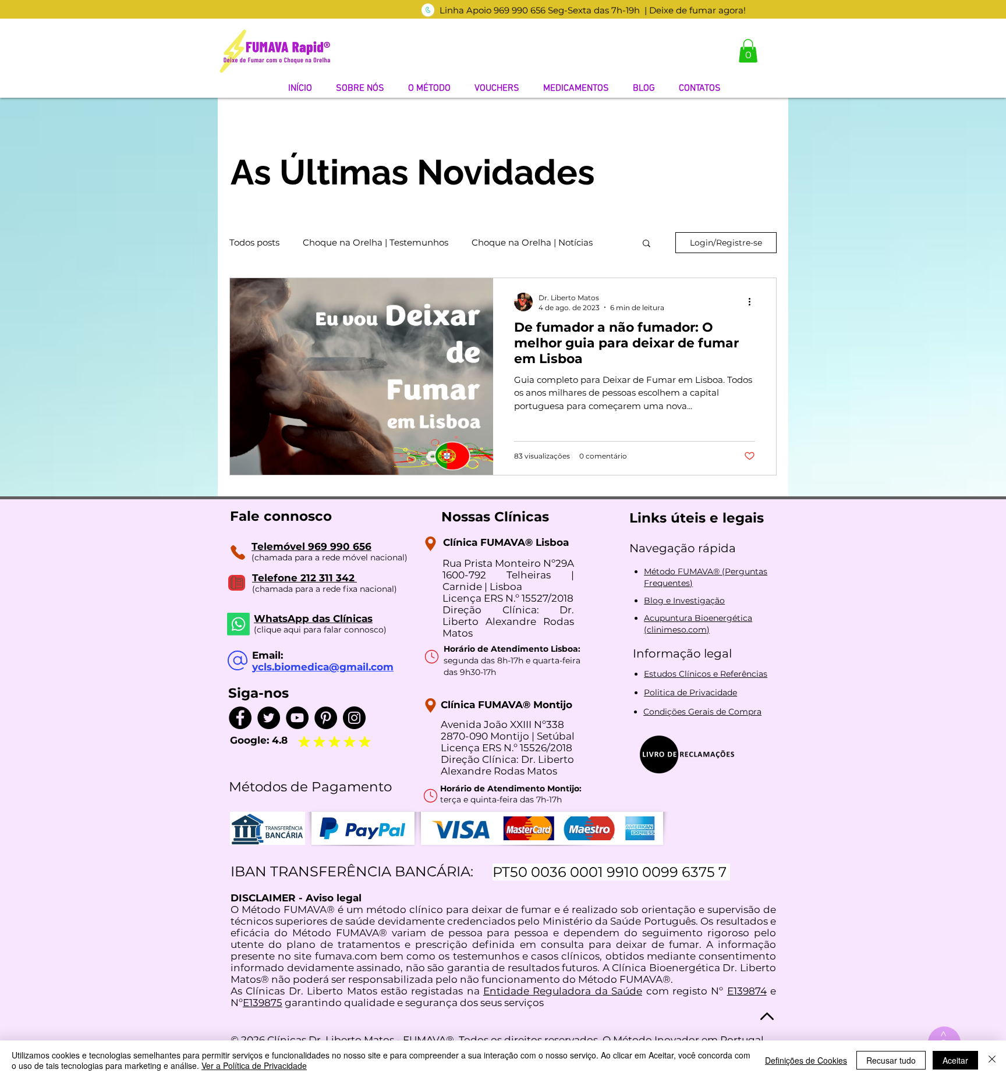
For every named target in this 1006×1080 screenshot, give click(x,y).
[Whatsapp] (238, 624)
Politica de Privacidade (690, 692)
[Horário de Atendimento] (431, 656)
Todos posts (254, 242)
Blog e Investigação (684, 600)
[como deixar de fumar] (428, 10)
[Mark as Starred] (319, 741)
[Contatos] (237, 552)
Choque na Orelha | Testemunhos (375, 242)
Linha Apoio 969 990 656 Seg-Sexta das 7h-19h (540, 10)
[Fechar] (992, 1060)
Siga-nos (258, 693)
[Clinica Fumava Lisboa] (430, 544)
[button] (748, 51)
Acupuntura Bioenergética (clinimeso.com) (698, 624)
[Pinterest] (325, 717)
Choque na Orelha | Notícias (532, 242)
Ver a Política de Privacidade (254, 1065)
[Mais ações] (753, 302)
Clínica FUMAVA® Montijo (506, 704)
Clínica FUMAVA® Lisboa (506, 542)
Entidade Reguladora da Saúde (562, 991)
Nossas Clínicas (495, 517)
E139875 (262, 1002)
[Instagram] (354, 717)
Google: (251, 740)
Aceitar (955, 1060)
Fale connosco (281, 516)
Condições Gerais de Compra (702, 711)
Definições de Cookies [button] (806, 1060)
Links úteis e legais (696, 518)
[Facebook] (240, 717)
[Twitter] (268, 717)
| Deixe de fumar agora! (695, 10)
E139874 (747, 991)
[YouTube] (297, 717)
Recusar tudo (891, 1060)
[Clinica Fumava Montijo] (430, 705)
